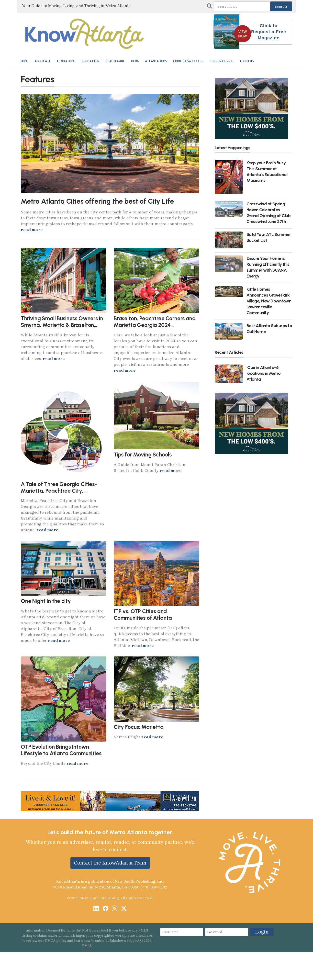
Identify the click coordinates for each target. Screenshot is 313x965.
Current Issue (222, 61)
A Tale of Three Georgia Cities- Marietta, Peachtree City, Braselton (59, 491)
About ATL (43, 61)
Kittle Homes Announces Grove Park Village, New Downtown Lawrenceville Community (268, 301)
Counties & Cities (188, 61)
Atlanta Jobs (156, 61)
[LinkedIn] (96, 909)
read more (32, 229)
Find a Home (66, 61)
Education (90, 61)
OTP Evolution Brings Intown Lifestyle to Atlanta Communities (61, 750)
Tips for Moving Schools (143, 454)
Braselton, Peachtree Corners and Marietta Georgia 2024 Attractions (155, 325)
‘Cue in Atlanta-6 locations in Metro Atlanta (263, 373)
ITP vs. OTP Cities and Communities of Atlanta (143, 614)
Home (25, 61)
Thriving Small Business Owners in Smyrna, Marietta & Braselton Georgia (62, 325)
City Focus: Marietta (139, 727)
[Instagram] (114, 909)
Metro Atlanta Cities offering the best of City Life (97, 201)
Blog (135, 61)
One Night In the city (46, 601)
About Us (247, 61)
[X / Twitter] (124, 909)
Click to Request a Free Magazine (268, 31)
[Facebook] (105, 909)
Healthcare (115, 61)
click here (144, 935)
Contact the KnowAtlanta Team (110, 863)
